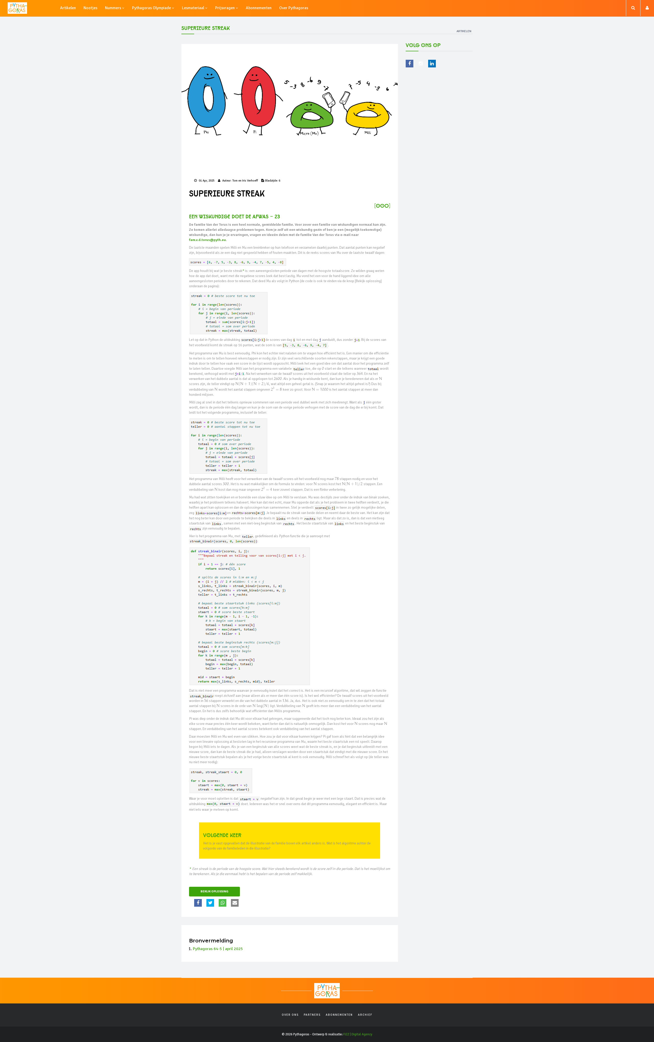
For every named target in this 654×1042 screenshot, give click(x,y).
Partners (312, 1014)
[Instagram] (421, 63)
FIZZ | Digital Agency (357, 1034)
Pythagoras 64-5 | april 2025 (218, 948)
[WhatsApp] (223, 903)
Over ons (290, 1014)
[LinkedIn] (432, 63)
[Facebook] (198, 903)
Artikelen (464, 31)
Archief (365, 1014)
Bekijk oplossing (214, 891)
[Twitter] (210, 903)
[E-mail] (235, 903)
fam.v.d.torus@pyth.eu (207, 240)
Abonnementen (339, 1014)
